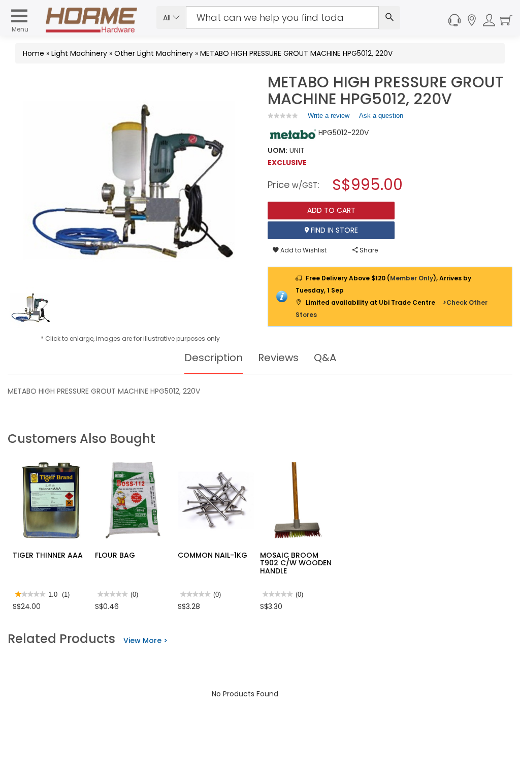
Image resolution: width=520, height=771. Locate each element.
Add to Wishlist (303, 250)
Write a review (328, 118)
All (168, 18)
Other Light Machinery (153, 53)
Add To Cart (331, 210)
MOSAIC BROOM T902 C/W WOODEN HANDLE (296, 563)
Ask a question (381, 115)
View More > (145, 640)
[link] (283, 115)
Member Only (411, 278)
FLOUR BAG (115, 555)
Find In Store (333, 230)
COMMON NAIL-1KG (212, 555)
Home (33, 53)
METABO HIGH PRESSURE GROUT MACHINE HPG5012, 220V (296, 53)
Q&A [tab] (325, 357)
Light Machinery (79, 53)
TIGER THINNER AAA (48, 555)
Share (368, 250)
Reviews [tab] (278, 357)
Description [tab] (213, 357)
